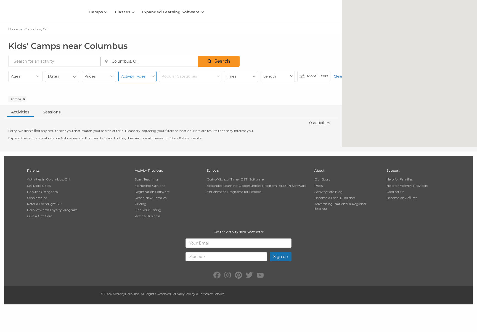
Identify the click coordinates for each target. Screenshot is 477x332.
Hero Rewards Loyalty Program (52, 210)
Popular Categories (42, 192)
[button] (219, 61)
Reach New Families (150, 198)
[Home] (41, 11)
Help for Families (399, 179)
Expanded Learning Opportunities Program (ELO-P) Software (256, 186)
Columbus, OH (36, 29)
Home (13, 29)
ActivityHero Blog (328, 192)
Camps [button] (96, 12)
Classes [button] (123, 12)
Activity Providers (149, 170)
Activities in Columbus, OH (48, 179)
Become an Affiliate (401, 198)
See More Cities (39, 186)
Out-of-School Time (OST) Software (235, 179)
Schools (213, 170)
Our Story (322, 179)
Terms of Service (211, 294)
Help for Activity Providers (407, 186)
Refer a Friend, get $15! (44, 204)
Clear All (341, 76)
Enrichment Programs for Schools (234, 192)
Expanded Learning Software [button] (171, 12)
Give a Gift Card (39, 216)
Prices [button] (90, 76)
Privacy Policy (184, 294)
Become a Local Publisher (334, 198)
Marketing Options (150, 186)
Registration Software (152, 192)
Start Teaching (146, 179)
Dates (53, 76)
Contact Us (395, 192)
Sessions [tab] (52, 112)
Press (318, 186)
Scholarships (37, 198)
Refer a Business (147, 216)
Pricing (140, 204)
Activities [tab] (20, 112)
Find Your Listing (148, 210)
